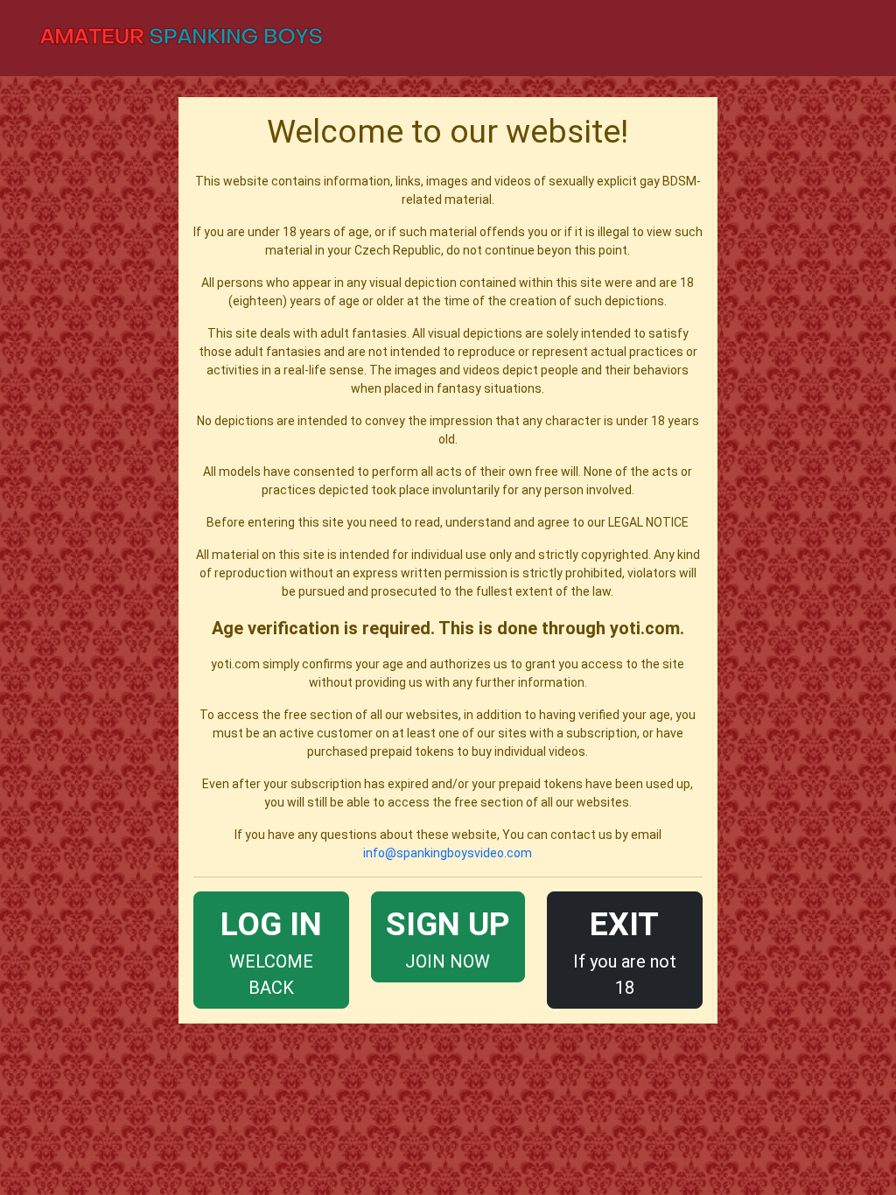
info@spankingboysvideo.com (447, 853)
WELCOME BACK (271, 951)
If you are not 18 (624, 951)
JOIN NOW (448, 938)
